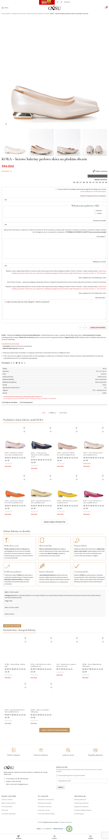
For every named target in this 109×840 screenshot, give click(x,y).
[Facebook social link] (11, 363)
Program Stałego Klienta (82, 810)
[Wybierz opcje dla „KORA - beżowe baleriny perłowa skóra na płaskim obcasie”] (103, 428)
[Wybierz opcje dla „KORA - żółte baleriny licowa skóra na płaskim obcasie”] (77, 476)
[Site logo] (54, 8)
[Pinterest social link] (19, 363)
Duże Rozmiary (85, 595)
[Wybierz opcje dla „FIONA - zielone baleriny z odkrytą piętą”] (25, 638)
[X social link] (13, 363)
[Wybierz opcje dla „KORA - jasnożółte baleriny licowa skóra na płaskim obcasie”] (50, 476)
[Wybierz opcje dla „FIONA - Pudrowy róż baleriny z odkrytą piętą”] (51, 684)
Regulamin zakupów (81, 807)
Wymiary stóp (100, 298)
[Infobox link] (14, 752)
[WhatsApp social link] (24, 363)
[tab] (43, 413)
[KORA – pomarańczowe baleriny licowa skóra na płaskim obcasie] (15, 485)
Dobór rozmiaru (7, 800)
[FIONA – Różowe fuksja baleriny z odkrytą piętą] (93, 648)
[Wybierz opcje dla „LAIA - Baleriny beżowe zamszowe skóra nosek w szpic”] (77, 638)
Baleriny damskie (43, 13)
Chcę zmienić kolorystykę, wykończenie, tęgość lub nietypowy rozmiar (82, 190)
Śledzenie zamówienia (46, 800)
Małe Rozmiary (16, 598)
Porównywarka (7, 807)
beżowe (99, 211)
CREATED (48, 829)
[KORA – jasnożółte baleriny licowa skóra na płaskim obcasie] (41, 485)
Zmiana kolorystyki (99, 221)
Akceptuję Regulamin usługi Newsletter (71, 775)
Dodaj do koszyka (98, 328)
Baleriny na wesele (47, 595)
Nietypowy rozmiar (99, 262)
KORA (10, 601)
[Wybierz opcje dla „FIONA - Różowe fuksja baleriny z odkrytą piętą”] (103, 638)
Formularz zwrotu (44, 810)
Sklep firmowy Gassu (19, 13)
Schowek (5, 810)
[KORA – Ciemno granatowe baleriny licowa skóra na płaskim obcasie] (41, 438)
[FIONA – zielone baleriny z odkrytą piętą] (15, 648)
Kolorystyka (101, 237)
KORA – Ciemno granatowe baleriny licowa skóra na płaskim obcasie (40, 455)
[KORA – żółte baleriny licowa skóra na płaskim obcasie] (68, 485)
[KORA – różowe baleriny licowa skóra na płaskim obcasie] (94, 485)
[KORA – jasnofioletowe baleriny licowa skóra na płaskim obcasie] (15, 438)
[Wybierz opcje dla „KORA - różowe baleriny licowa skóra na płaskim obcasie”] (103, 476)
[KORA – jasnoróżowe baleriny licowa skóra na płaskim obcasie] (68, 438)
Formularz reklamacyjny (46, 814)
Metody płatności (80, 800)
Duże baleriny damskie (72, 595)
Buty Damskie (31, 13)
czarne (99, 213)
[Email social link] (16, 363)
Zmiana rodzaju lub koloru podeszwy (93, 196)
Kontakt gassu (79, 814)
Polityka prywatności (81, 803)
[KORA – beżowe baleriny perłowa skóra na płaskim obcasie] (94, 438)
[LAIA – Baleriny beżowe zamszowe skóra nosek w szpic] (67, 648)
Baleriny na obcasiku (32, 595)
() (11, 171)
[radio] (74, 182)
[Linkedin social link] (22, 363)
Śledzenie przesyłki (44, 803)
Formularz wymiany (44, 807)
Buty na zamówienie (9, 803)
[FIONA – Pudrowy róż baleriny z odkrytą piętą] (41, 694)
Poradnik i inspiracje (9, 814)
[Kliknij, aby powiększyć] (6, 124)
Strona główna (6, 13)
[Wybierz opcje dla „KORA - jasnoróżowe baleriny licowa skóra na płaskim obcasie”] (77, 428)
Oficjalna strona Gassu (50, 822)
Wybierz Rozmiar (100, 180)
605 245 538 (16, 781)
